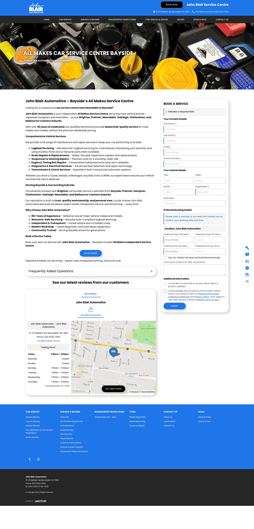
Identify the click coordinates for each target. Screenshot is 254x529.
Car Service (65, 19)
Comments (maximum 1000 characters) (184, 262)
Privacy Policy (202, 296)
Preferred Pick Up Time (207, 245)
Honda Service (33, 417)
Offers (180, 19)
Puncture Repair (137, 425)
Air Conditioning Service (71, 421)
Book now (171, 4)
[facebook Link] (30, 459)
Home (47, 19)
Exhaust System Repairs (71, 447)
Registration (202, 186)
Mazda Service (33, 425)
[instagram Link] (38, 459)
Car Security (66, 434)
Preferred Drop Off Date (176, 234)
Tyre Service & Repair (156, 19)
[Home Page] (37, 8)
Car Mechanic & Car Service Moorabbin (39, 431)
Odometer (169, 198)
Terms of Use (204, 421)
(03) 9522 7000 (52, 336)
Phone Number (172, 158)
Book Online (90, 253)
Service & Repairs (90, 19)
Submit (174, 305)
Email (167, 146)
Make (198, 174)
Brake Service (32, 437)
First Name (170, 123)
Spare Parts (200, 19)
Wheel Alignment (137, 417)
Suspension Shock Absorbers (74, 451)
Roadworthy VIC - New (105, 417)
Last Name (170, 135)
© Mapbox (133, 392)
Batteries (64, 417)
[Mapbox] (79, 391)
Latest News (169, 421)
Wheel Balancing (137, 421)
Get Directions (113, 388)
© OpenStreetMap (147, 392)
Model (167, 186)
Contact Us (222, 19)
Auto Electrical (67, 425)
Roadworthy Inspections (122, 19)
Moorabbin (91, 293)
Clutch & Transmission (71, 442)
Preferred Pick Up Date (176, 245)
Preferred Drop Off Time (208, 234)
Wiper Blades (66, 438)
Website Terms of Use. (207, 299)
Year (166, 174)
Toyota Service (33, 421)
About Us (168, 417)
